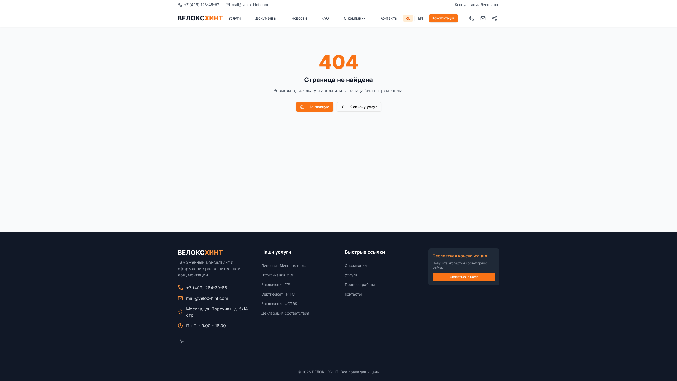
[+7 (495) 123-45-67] (471, 18)
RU (407, 18)
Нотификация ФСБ (277, 275)
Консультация (443, 18)
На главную (319, 107)
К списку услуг (363, 107)
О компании (354, 18)
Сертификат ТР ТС (278, 294)
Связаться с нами (464, 277)
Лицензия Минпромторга (284, 265)
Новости (299, 18)
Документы (266, 18)
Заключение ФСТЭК (279, 303)
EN (420, 18)
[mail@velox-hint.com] (483, 18)
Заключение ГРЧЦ (278, 284)
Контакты (389, 18)
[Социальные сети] (494, 18)
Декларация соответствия (285, 313)
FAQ (325, 18)
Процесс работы (360, 284)
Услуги (234, 18)
